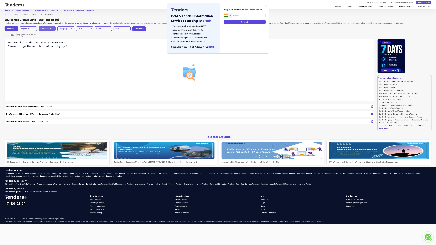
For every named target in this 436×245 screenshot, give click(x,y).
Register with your (243, 9)
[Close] (266, 5)
